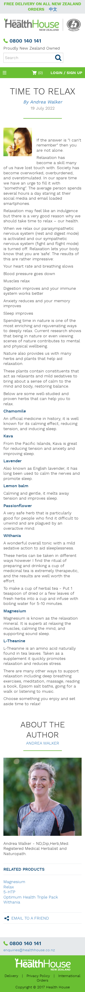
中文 (53, 9)
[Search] (58, 58)
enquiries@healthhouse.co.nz (29, 950)
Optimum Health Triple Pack (30, 897)
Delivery (11, 976)
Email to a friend (30, 918)
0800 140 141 (25, 41)
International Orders (58, 978)
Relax (8, 887)
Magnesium (14, 881)
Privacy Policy (38, 976)
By (42, 102)
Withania (11, 902)
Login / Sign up (66, 72)
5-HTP (9, 892)
